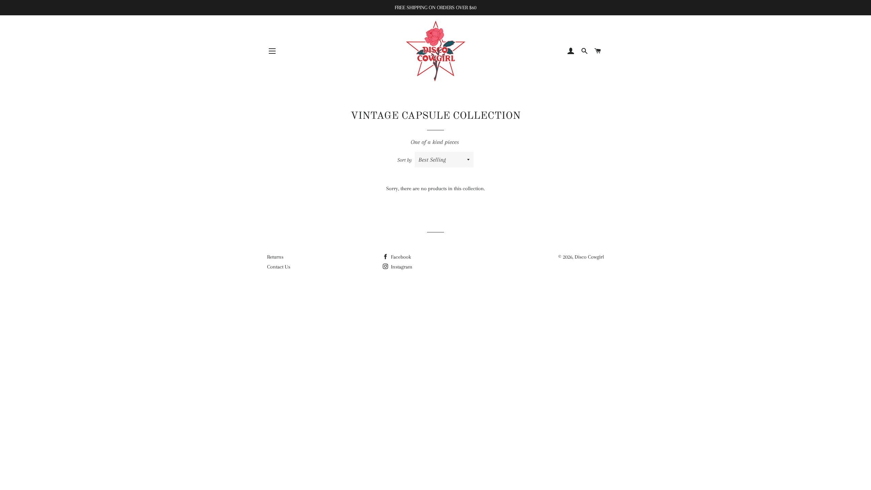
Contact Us (278, 267)
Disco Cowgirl (589, 257)
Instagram (401, 267)
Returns (275, 257)
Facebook (400, 257)
